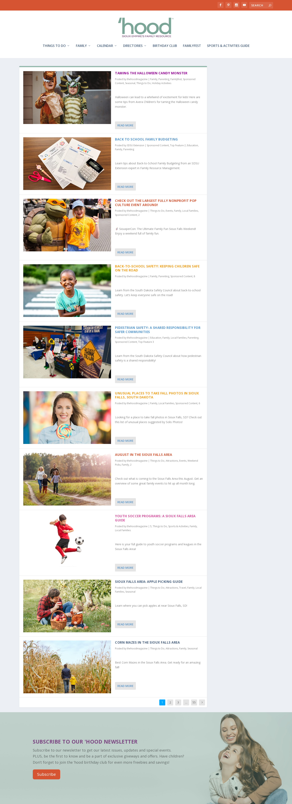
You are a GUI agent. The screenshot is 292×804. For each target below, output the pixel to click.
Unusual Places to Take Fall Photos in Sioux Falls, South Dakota (157, 395)
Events (169, 210)
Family (81, 46)
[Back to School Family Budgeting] (67, 163)
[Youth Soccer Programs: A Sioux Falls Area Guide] (67, 540)
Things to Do (54, 46)
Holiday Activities (161, 83)
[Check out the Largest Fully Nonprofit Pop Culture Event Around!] (67, 225)
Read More (125, 125)
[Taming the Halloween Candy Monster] (67, 97)
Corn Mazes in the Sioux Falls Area (147, 642)
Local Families (190, 210)
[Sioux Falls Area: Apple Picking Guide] (67, 606)
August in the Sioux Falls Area (143, 454)
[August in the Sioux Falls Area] (67, 479)
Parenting (164, 79)
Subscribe (46, 774)
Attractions (172, 460)
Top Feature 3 (146, 342)
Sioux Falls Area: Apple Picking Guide (149, 581)
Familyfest (192, 46)
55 (194, 702)
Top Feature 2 (178, 145)
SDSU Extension (135, 145)
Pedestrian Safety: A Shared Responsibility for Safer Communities (157, 329)
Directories (133, 46)
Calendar (105, 46)
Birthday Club (165, 46)
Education (192, 145)
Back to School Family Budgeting (146, 139)
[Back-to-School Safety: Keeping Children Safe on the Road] (67, 290)
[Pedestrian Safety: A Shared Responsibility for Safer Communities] (67, 352)
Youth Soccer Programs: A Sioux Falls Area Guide (155, 518)
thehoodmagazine (137, 79)
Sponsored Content (158, 145)
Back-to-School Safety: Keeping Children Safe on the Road (157, 268)
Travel (182, 587)
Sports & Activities (178, 526)
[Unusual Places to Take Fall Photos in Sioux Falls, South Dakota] (67, 417)
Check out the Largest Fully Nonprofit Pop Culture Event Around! (156, 203)
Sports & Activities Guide (228, 46)
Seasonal (130, 83)
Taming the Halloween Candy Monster (151, 73)
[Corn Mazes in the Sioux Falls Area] (67, 666)
